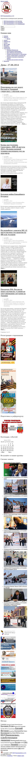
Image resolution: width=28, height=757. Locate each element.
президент (4, 748)
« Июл (2, 452)
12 (3, 447)
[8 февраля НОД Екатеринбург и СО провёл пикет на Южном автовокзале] (15, 548)
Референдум (7, 41)
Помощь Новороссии (12, 50)
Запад (25, 731)
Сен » (9, 452)
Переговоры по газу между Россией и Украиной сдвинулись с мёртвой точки (13, 89)
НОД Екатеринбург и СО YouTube (13, 21)
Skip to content (4, 1)
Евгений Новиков (11, 728)
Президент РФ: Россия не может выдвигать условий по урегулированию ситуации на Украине (13, 292)
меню (2, 30)
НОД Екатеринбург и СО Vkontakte (13, 22)
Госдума (2, 728)
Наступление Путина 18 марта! (12, 462)
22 (9, 448)
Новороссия (6, 742)
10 (12, 445)
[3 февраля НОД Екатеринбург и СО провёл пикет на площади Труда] (15, 585)
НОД (3, 735)
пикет (24, 746)
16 (11, 447)
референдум (10, 748)
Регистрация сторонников (14, 51)
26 (3, 450)
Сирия (2, 744)
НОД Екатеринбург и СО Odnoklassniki (14, 24)
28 (7, 450)
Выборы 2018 (17, 726)
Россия (17, 742)
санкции (16, 748)
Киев (11, 733)
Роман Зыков (12, 742)
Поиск (2, 28)
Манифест (6, 45)
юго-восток (4, 750)
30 (11, 450)
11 (1, 447)
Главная (6, 36)
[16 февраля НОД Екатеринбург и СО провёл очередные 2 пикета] (15, 566)
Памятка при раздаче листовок (15, 59)
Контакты (6, 61)
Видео (8, 38)
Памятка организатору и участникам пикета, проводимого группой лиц (16, 54)
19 (3, 448)
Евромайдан (11, 731)
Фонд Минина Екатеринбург (14, 52)
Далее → (24, 123)
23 (11, 448)
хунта (22, 748)
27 (5, 450)
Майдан (18, 733)
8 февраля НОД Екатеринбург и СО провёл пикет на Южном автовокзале (15, 531)
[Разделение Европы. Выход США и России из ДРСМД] (15, 601)
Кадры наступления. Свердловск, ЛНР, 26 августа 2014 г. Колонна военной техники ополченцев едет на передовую (13, 149)
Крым (14, 733)
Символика (7, 47)
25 (1, 450)
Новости (6, 37)
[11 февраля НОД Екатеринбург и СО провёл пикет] (15, 513)
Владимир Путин (7, 726)
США (25, 742)
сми (19, 748)
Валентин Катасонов (18, 724)
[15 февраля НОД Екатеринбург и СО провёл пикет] (15, 494)
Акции (5, 40)
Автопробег (9, 724)
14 (7, 447)
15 (9, 447)
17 (12, 447)
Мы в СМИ (7, 44)
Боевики (12, 724)
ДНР (6, 728)
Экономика (3, 746)
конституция (19, 746)
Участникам (7, 48)
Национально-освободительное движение (10, 737)
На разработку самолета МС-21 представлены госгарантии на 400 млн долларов (14, 232)
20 (5, 448)
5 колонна (3, 724)
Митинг (22, 733)
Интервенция (5, 733)
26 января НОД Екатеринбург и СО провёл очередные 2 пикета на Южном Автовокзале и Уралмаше (15, 604)
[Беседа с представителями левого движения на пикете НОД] (15, 529)
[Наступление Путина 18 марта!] (15, 476)
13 (5, 447)
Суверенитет (6, 744)
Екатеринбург (19, 731)
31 (12, 450)
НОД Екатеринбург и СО (7, 16)
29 (9, 450)
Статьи (5, 43)
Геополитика (22, 726)
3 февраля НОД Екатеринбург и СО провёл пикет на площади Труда (15, 568)
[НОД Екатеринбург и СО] (2, 753)
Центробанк (23, 744)
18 (1, 448)
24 (12, 448)
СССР (21, 742)
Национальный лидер (16, 740)
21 (7, 448)
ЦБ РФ (19, 744)
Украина (14, 744)
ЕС (7, 728)
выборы (8, 746)
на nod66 (6, 94)
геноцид (13, 746)
